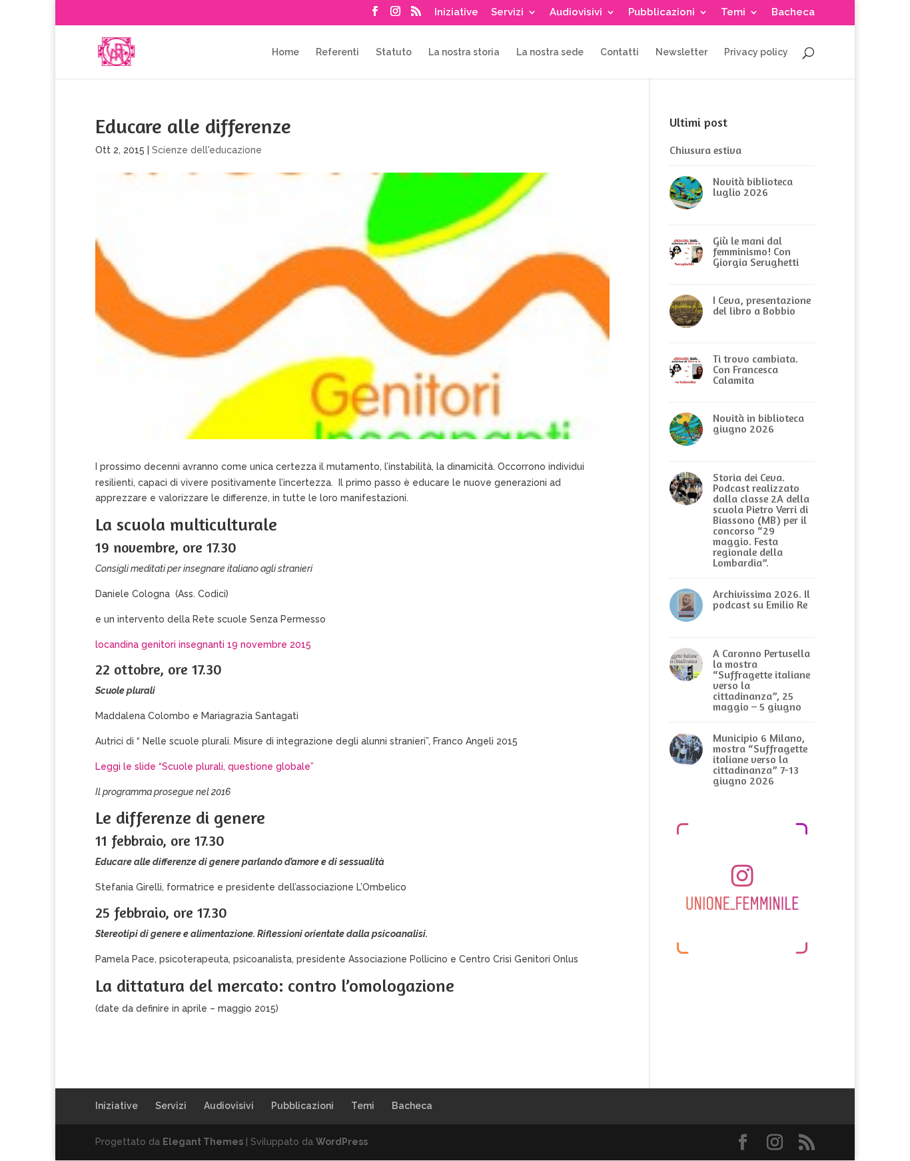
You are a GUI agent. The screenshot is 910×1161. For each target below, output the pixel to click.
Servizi (507, 12)
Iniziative (456, 12)
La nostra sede (550, 52)
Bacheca (793, 12)
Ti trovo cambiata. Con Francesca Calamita (755, 369)
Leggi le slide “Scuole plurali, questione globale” (204, 766)
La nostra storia (464, 52)
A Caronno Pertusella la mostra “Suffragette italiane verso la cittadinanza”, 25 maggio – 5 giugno (761, 679)
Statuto (394, 52)
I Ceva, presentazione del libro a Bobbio (762, 305)
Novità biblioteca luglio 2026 (753, 187)
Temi (733, 12)
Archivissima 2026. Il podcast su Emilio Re (761, 599)
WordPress (342, 1141)
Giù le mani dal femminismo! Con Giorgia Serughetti (756, 251)
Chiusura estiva (705, 150)
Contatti (619, 52)
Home (285, 52)
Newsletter (681, 52)
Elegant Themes (203, 1141)
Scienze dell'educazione (207, 150)
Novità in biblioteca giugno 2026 (758, 423)
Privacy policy (756, 52)
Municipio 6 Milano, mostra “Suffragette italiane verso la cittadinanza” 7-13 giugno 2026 (760, 759)
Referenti (337, 52)
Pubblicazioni (661, 12)
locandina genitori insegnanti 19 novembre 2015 (203, 644)
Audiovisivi (576, 12)
